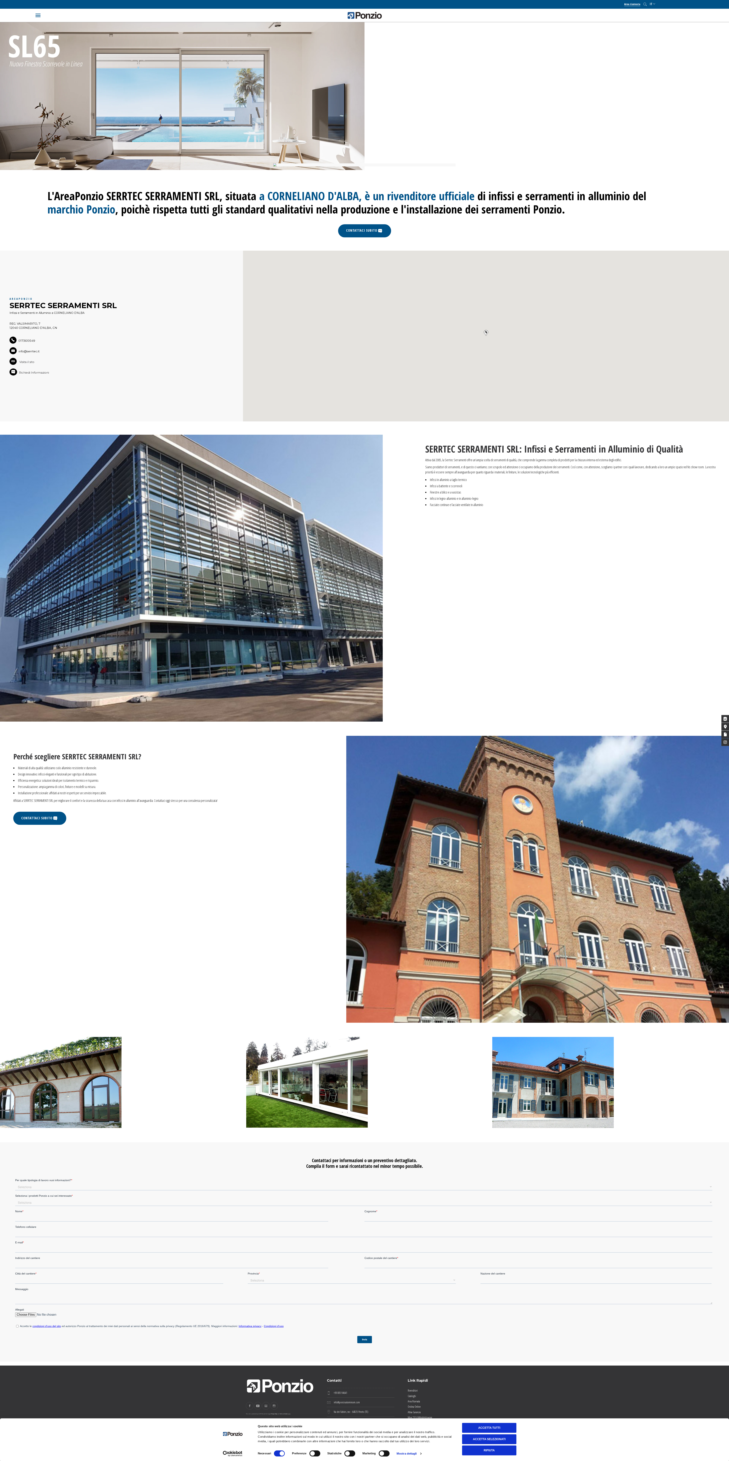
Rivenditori (413, 1390)
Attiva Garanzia (414, 1412)
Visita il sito (26, 362)
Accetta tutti (489, 1427)
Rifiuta (489, 1450)
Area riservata (632, 4)
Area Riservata (414, 1401)
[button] (486, 332)
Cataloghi (412, 1396)
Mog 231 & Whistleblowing (420, 1417)
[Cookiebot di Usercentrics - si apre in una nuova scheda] (232, 1453)
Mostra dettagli (407, 1453)
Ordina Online (414, 1406)
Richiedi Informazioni (34, 372)
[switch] (314, 1453)
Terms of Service (284, 1414)
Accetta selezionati (489, 1439)
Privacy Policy (274, 1414)
